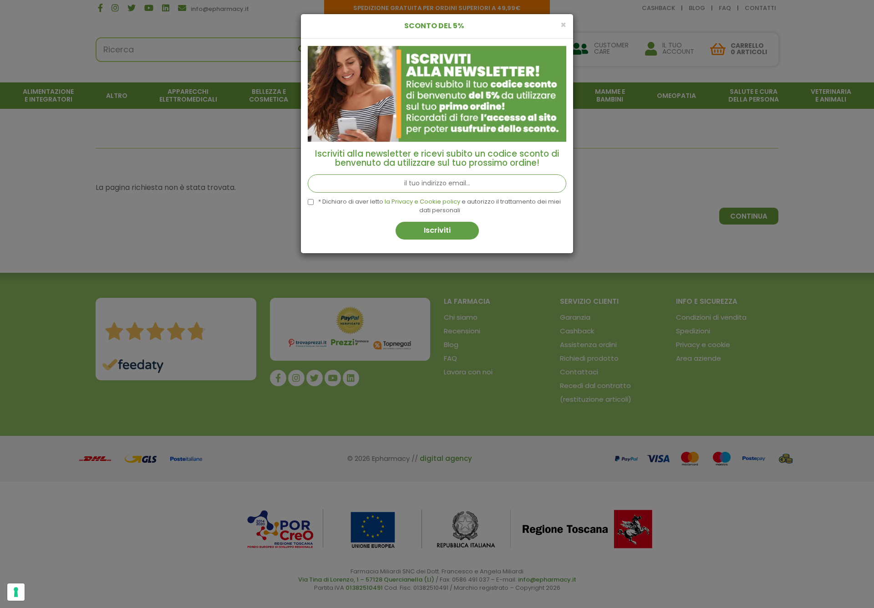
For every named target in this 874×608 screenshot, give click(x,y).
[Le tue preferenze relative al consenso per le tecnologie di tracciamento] (16, 592)
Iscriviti (437, 230)
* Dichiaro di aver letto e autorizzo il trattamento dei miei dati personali (439, 206)
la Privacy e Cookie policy (422, 201)
